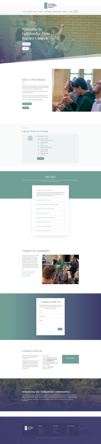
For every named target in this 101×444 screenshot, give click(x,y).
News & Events (55, 428)
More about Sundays (27, 103)
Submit (60, 329)
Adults (24, 272)
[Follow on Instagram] (51, 332)
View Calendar (40, 158)
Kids (29, 275)
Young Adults (31, 272)
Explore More (26, 44)
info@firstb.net (47, 368)
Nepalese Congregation (46, 140)
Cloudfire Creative (61, 437)
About (35, 11)
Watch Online (25, 107)
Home (24, 11)
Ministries (41, 11)
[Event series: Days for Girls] (47, 149)
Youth (24, 275)
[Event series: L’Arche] (47, 142)
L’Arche (42, 144)
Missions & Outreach (57, 11)
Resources (65, 11)
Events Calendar (48, 11)
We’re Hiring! (30, 11)
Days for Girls (44, 151)
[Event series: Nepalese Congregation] (47, 138)
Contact (71, 11)
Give (76, 11)
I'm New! (25, 48)
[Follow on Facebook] (49, 332)
